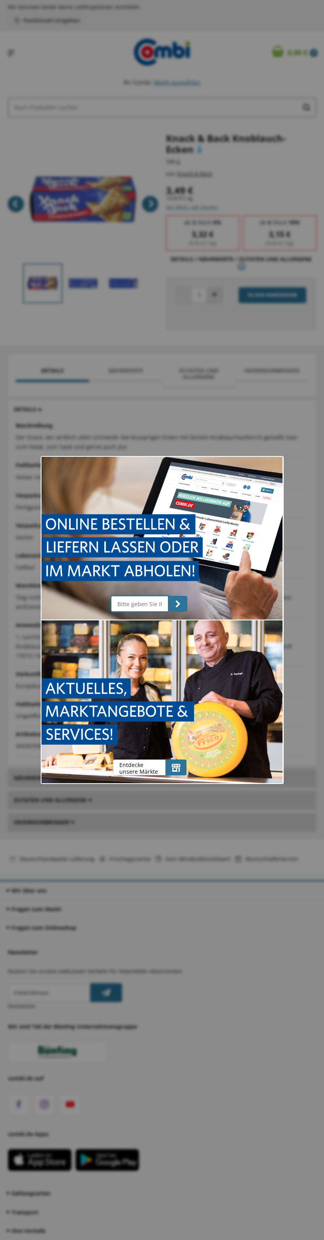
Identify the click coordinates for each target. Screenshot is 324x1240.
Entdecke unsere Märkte (138, 768)
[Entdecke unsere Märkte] (176, 767)
